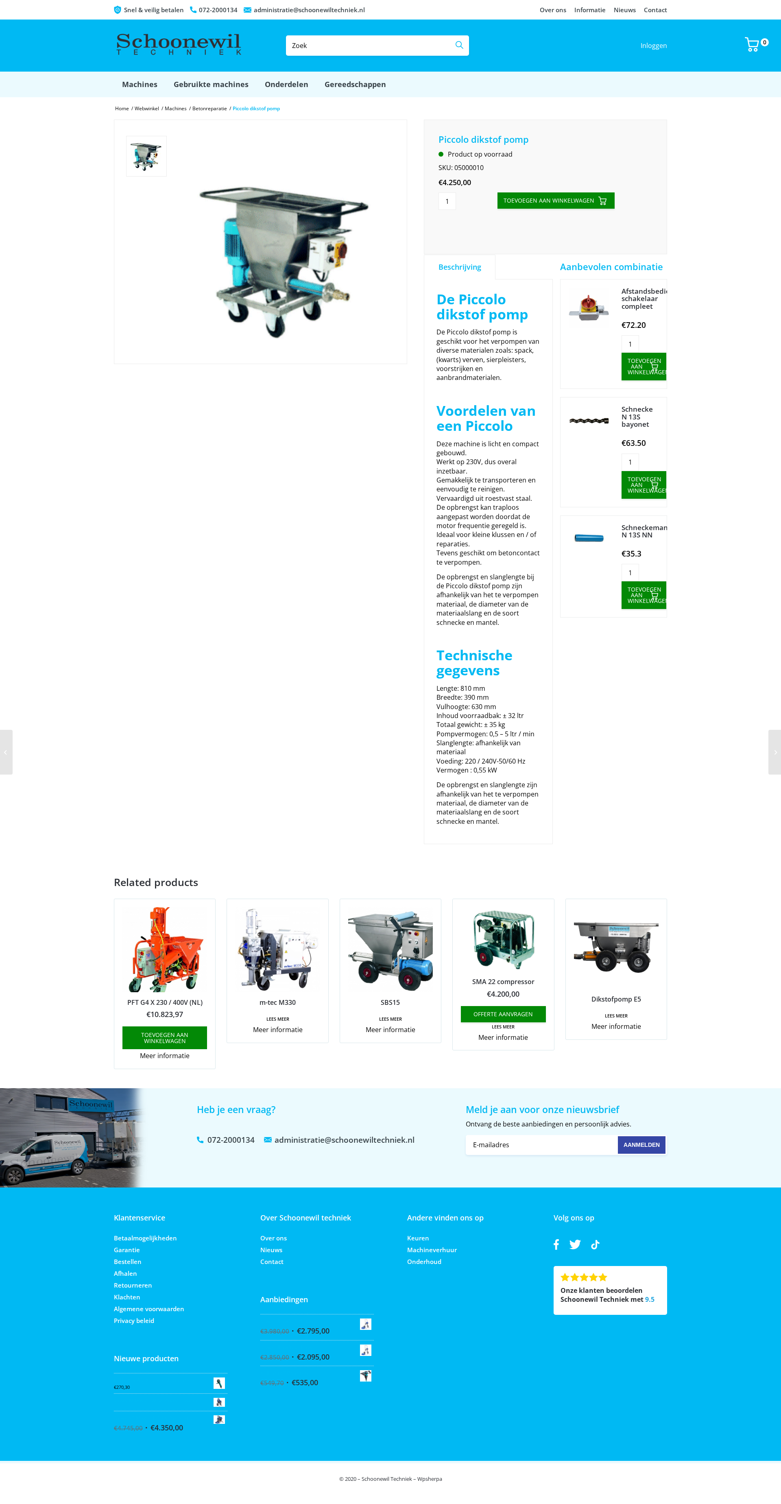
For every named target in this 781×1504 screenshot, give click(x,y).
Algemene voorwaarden (149, 1309)
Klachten (127, 1297)
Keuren (418, 1238)
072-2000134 (218, 10)
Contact (655, 10)
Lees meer (277, 1019)
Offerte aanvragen (503, 1014)
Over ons (553, 10)
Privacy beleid (134, 1320)
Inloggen (654, 45)
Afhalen (125, 1273)
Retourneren (133, 1285)
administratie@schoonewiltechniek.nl (309, 10)
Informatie (590, 10)
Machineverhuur (432, 1250)
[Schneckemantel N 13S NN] (589, 540)
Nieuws (625, 10)
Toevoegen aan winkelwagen (549, 200)
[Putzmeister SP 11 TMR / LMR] (774, 752)
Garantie (127, 1250)
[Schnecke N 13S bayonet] (589, 422)
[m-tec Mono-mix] (6, 752)
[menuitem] (140, 84)
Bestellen (128, 1261)
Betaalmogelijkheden (145, 1238)
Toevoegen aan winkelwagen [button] (164, 1038)
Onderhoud (424, 1261)
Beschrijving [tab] (459, 267)
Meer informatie (165, 1055)
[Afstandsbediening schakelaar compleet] (589, 309)
